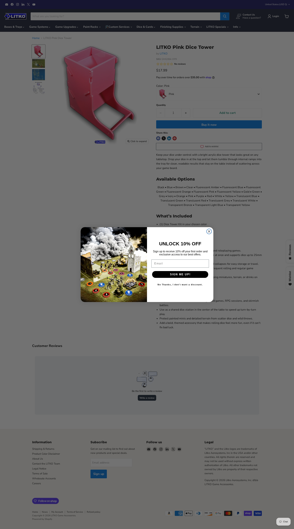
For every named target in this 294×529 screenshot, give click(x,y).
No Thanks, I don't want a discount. (180, 284)
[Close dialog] (209, 231)
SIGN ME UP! (180, 274)
